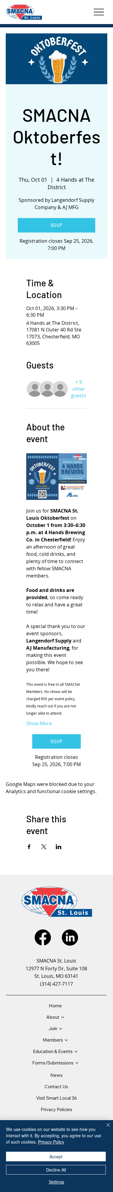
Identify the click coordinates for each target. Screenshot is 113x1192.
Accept (55, 1156)
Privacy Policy (51, 1142)
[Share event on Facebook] (29, 846)
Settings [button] (56, 1182)
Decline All (56, 1170)
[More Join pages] (60, 1028)
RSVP (56, 225)
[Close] (104, 1128)
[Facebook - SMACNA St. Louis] (43, 937)
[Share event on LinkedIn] (58, 846)
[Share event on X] (44, 846)
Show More (39, 723)
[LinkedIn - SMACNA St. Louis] (70, 937)
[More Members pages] (66, 1040)
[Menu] (98, 12)
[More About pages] (62, 1017)
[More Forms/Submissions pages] (76, 1062)
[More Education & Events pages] (75, 1051)
